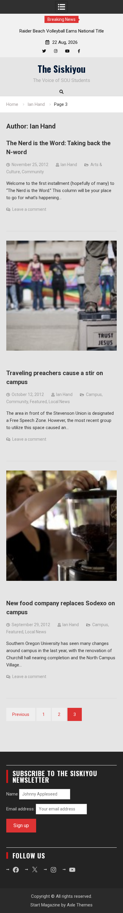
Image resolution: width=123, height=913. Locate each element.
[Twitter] (44, 51)
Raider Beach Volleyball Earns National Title (61, 31)
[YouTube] (67, 51)
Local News (59, 401)
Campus (94, 394)
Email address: (21, 809)
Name (12, 794)
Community (33, 171)
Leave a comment (29, 209)
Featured (38, 401)
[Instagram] (55, 51)
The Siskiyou (62, 68)
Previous (20, 714)
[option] (61, 31)
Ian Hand (69, 164)
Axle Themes (80, 905)
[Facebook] (79, 51)
